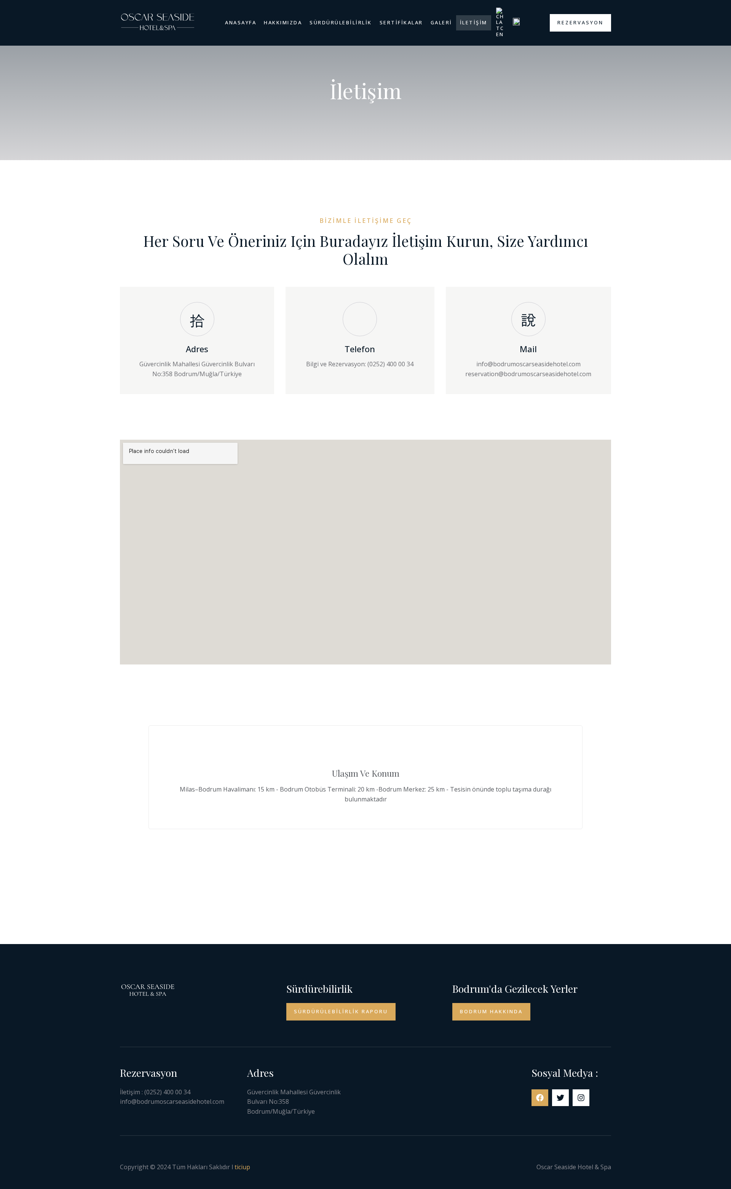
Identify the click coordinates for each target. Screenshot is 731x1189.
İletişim (473, 22)
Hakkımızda (283, 22)
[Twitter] (560, 1097)
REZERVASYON (580, 22)
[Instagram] (581, 1097)
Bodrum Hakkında (491, 1011)
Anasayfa (240, 22)
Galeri (441, 22)
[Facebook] (539, 1097)
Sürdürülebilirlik (341, 22)
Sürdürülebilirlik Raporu (341, 1011)
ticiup (242, 1167)
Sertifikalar (401, 22)
